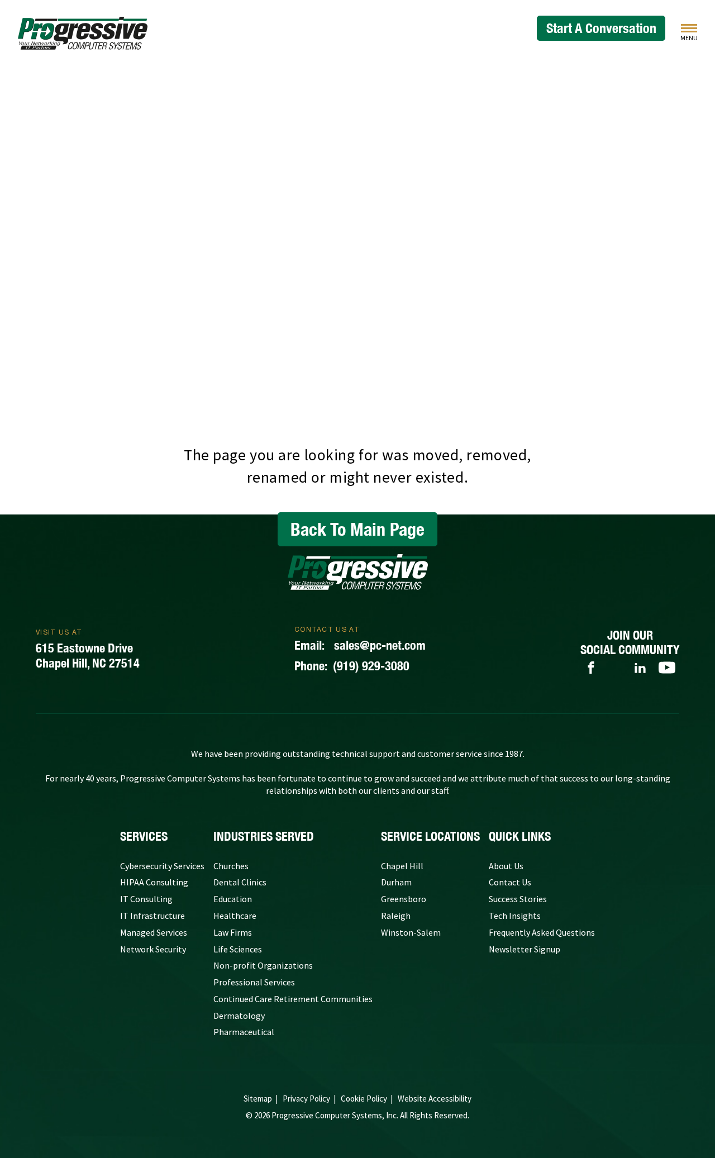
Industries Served (263, 836)
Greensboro (403, 898)
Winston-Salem (411, 932)
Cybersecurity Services (162, 865)
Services (144, 836)
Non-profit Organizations (263, 965)
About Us (506, 865)
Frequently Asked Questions (542, 932)
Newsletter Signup (524, 949)
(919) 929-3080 (351, 666)
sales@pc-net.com (360, 645)
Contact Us (510, 882)
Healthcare (234, 915)
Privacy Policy (306, 1098)
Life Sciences (237, 949)
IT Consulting (146, 898)
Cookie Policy (364, 1098)
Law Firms (232, 932)
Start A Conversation (601, 28)
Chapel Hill (402, 865)
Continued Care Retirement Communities (293, 998)
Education (232, 898)
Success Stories (518, 898)
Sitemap (258, 1098)
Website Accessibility (434, 1098)
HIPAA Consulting (154, 882)
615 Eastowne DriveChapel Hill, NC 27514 (88, 656)
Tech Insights (515, 915)
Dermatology (239, 1015)
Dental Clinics (239, 882)
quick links (520, 836)
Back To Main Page (357, 529)
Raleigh (396, 915)
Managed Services (153, 932)
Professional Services (254, 982)
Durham (396, 882)
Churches (231, 865)
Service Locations (430, 836)
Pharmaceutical (243, 1031)
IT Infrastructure (152, 915)
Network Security (153, 949)
